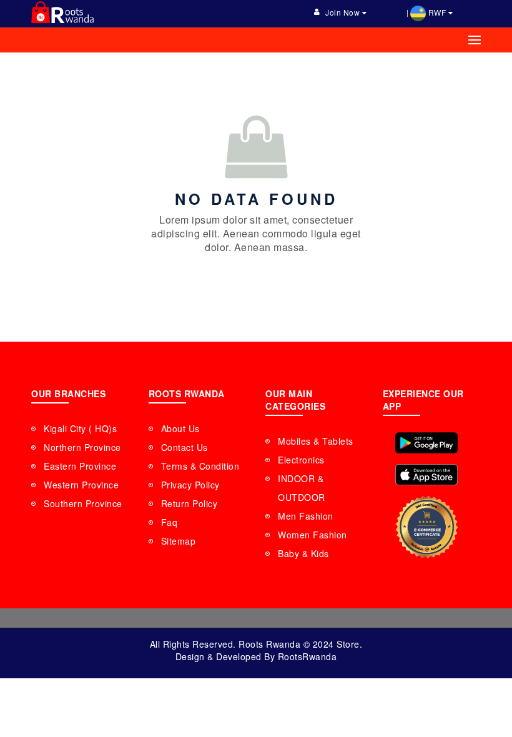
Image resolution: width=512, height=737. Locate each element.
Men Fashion (305, 516)
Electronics (301, 459)
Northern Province (82, 447)
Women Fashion (312, 534)
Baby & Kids (303, 553)
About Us (180, 428)
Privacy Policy (190, 484)
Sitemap (178, 541)
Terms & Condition (200, 466)
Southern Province (83, 503)
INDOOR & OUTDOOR (301, 487)
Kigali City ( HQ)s (80, 428)
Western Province (81, 484)
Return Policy (189, 503)
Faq (169, 522)
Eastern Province (80, 466)
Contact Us (184, 447)
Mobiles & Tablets (315, 441)
